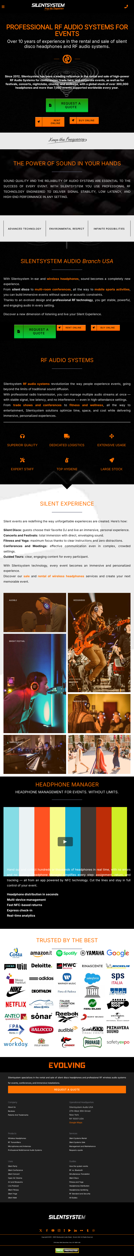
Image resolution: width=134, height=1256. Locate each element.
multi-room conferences (53, 289)
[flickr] (81, 1230)
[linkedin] (75, 1230)
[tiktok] (64, 1230)
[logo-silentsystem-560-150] (48, 4)
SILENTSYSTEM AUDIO (67, 261)
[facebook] (47, 1230)
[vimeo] (69, 1230)
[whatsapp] (93, 1230)
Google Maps (76, 1122)
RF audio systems (36, 384)
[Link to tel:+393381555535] (126, 6)
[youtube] (53, 1230)
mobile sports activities (112, 289)
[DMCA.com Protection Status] (67, 1251)
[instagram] (59, 1230)
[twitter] (40, 1230)
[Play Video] (65, 841)
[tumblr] (87, 1230)
